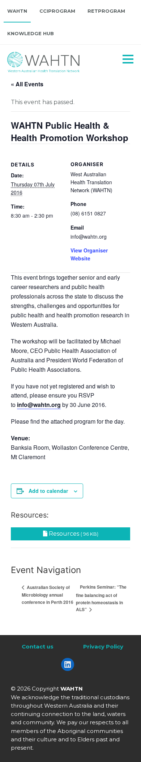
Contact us (38, 646)
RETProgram (106, 11)
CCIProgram (57, 11)
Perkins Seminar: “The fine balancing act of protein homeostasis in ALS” (101, 598)
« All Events (27, 84)
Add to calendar (48, 490)
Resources (72, 533)
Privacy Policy (103, 646)
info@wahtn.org (39, 404)
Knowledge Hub (30, 33)
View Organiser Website (89, 254)
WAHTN (17, 11)
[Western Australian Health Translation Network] (53, 60)
